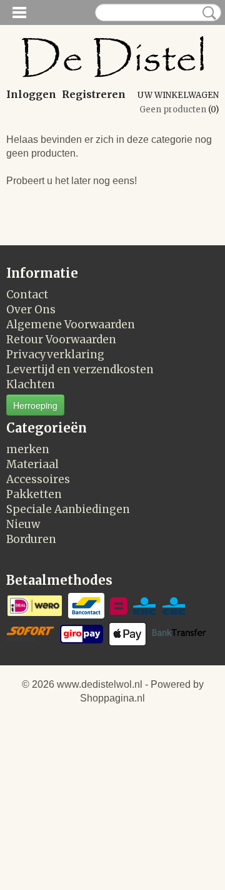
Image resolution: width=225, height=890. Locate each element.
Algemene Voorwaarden (70, 324)
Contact (27, 294)
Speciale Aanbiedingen (68, 509)
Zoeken (207, 13)
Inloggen (31, 94)
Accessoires (38, 479)
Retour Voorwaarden (61, 339)
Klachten (30, 384)
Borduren (31, 539)
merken (27, 449)
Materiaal (32, 464)
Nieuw (23, 524)
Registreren (94, 94)
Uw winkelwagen (178, 95)
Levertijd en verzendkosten (80, 369)
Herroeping (35, 405)
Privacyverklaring (55, 354)
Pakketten (34, 494)
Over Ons (31, 309)
